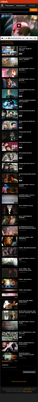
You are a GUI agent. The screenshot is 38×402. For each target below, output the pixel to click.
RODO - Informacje (27, 391)
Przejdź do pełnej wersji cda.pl (19, 381)
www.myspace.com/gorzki (7, 43)
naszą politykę (27, 388)
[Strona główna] (4, 2)
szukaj (33, 10)
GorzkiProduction (9, 41)
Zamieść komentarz (29, 372)
